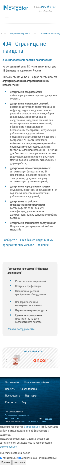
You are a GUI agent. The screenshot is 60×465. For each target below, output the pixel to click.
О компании (12, 382)
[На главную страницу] (31, 4)
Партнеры (31, 395)
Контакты (11, 402)
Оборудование (29, 389)
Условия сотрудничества (21, 329)
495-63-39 (45, 6)
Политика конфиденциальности (17, 415)
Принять (5, 462)
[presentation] (6, 360)
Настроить (19, 462)
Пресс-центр (12, 395)
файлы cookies (32, 426)
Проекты (10, 389)
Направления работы (36, 382)
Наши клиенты (32, 351)
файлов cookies (8, 446)
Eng (24, 402)
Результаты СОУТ (12, 418)
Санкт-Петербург (45, 11)
